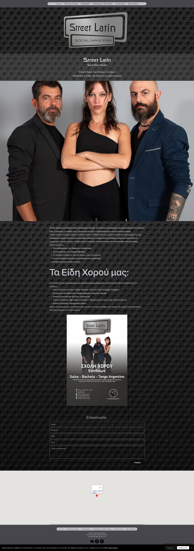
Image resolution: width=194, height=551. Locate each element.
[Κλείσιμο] (191, 547)
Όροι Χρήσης (113, 548)
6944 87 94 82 (102, 535)
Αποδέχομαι (183, 548)
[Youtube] (92, 541)
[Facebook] (97, 541)
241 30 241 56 (91, 535)
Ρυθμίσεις (170, 548)
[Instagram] (102, 541)
